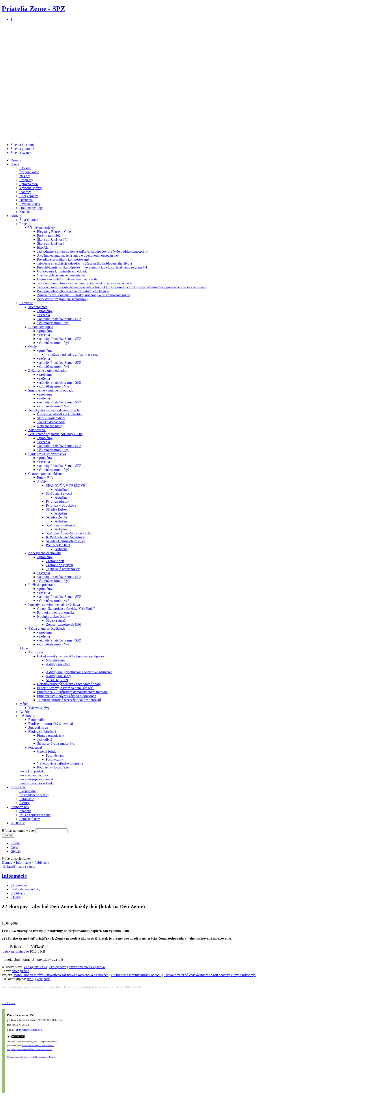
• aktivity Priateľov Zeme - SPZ (59, 319)
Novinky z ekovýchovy (53, 616)
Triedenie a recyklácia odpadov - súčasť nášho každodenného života (84, 263)
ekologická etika (35, 967)
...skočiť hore (8, 1003)
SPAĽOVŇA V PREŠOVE (65, 485)
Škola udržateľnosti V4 (53, 239)
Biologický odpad (40, 327)
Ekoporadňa (36, 720)
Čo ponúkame (29, 172)
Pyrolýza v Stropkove (61, 505)
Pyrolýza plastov (57, 501)
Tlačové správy (39, 708)
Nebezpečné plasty (50, 426)
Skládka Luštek (56, 509)
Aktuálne (61, 489)
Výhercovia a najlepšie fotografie (60, 763)
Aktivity (16, 216)
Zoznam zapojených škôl (63, 624)
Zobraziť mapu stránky (19, 866)
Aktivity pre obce (58, 664)
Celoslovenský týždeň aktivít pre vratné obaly (69, 684)
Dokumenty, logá (31, 208)
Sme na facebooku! (24, 145)
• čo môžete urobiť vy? (53, 600)
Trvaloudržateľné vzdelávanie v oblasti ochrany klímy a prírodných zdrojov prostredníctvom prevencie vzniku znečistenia (121, 287)
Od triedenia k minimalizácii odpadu (62, 271)
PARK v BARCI (58, 545)
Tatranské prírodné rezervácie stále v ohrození (69, 700)
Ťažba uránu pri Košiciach (46, 628)
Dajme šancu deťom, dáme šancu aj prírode (67, 279)
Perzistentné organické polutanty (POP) (55, 434)
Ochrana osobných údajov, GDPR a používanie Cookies (31, 1057)
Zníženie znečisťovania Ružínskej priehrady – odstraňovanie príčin (83, 295)
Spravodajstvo (38, 727)
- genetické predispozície (63, 569)
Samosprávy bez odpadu (36, 783)
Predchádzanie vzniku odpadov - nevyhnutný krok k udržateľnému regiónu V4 (92, 267)
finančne (25, 811)
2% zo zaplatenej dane (34, 815)
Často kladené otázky (34, 795)
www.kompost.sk (31, 771)
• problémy (44, 311)
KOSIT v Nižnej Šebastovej (65, 537)
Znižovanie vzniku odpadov (47, 370)
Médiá (23, 704)
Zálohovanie (37, 430)
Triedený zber (37, 307)
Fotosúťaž (35, 747)
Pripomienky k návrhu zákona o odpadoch (66, 696)
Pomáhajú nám (29, 819)
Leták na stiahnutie (15, 951)
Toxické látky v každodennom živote (54, 410)
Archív (42, 481)
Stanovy (25, 192)
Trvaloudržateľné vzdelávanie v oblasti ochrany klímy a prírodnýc (210, 975)
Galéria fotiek (46, 751)
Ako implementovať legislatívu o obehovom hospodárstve (77, 255)
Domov (16, 160)
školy (30, 979)
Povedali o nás (29, 204)
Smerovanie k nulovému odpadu (50, 390)
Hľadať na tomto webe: (18, 830)
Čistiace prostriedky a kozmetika (59, 414)
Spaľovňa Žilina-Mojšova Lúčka (69, 533)
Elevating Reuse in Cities (54, 231)
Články (24, 803)
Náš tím (24, 176)
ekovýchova (57, 967)
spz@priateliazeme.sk (29, 1029)
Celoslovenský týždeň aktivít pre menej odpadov (71, 656)
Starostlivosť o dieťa (51, 418)
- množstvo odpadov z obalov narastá (72, 354)
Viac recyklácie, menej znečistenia (61, 275)
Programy (26, 180)
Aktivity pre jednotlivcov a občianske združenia (79, 672)
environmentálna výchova (87, 967)
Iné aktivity (27, 716)
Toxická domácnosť (51, 422)
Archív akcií (36, 652)
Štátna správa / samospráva (56, 743)
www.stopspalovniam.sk (36, 779)
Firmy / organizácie (50, 735)
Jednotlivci (44, 739)
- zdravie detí (55, 561)
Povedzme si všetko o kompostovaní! (63, 259)
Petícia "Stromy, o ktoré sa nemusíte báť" (65, 688)
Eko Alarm (44, 247)
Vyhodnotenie (55, 660)
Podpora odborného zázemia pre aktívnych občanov (73, 291)
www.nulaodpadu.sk (33, 775)
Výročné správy (30, 188)
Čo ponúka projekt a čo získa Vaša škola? (66, 608)
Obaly (32, 347)
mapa (14, 847)
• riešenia (43, 315)
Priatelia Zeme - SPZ (33, 9)
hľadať (15, 843)
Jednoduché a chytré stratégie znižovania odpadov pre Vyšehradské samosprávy (92, 251)
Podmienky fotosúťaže (53, 767)
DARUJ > (18, 823)
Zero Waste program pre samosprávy (62, 299)
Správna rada (28, 184)
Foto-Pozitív (54, 759)
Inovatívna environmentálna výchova (54, 604)
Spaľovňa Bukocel (59, 493)
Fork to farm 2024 (49, 235)
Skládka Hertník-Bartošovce (65, 541)
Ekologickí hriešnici (42, 731)
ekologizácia (20, 971)
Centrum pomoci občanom (46, 474)
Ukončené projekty (41, 227)
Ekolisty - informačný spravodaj (50, 723)
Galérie (24, 712)
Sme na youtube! (22, 149)
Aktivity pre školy (58, 676)
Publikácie (26, 799)
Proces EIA (45, 477)
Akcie (23, 648)
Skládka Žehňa (56, 517)
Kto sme (25, 168)
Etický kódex (28, 196)
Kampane (26, 303)
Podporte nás (20, 807)
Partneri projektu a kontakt (55, 612)
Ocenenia (26, 200)
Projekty (25, 224)
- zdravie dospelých (59, 565)
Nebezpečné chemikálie (44, 553)
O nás (15, 164)
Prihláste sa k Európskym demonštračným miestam (72, 692)
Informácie (18, 787)
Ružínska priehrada (41, 585)
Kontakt (25, 212)
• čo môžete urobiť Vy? (53, 323)
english (16, 851)
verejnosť (43, 979)
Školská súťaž (55, 620)
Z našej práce (28, 220)
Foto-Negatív (55, 755)
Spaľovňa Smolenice (60, 525)
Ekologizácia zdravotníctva (47, 454)
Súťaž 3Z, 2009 (57, 680)
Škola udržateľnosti (50, 243)
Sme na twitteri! (22, 153)
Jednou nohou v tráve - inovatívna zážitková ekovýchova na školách (84, 283)
